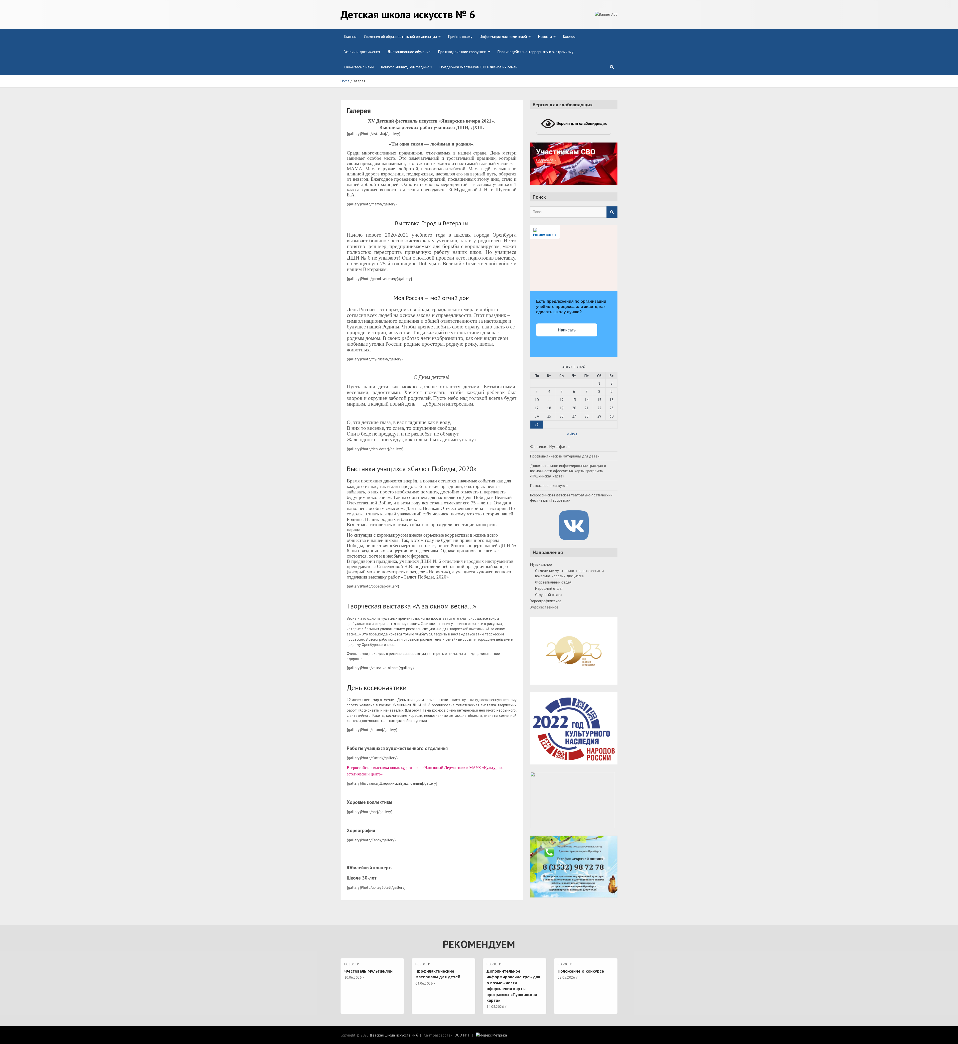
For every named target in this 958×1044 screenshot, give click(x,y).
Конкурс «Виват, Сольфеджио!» (406, 67)
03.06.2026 (424, 983)
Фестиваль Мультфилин (550, 446)
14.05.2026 (495, 1006)
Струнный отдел (548, 594)
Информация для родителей (503, 36)
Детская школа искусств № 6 (408, 14)
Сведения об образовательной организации (400, 36)
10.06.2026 (353, 977)
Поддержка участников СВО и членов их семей (478, 67)
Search (611, 212)
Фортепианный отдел (553, 582)
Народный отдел (549, 588)
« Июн (572, 434)
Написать (567, 330)
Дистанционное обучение (409, 51)
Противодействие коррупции (462, 51)
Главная (350, 36)
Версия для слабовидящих (581, 123)
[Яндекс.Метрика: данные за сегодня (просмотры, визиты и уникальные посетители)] (491, 1035)
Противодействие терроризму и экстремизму (535, 51)
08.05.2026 (566, 977)
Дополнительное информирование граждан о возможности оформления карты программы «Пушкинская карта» (568, 470)
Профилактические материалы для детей (564, 456)
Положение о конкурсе (549, 485)
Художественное (544, 607)
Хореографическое (545, 600)
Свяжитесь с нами (359, 67)
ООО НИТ (462, 1035)
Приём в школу (460, 36)
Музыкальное (541, 564)
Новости (545, 36)
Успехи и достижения (362, 51)
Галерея (569, 36)
